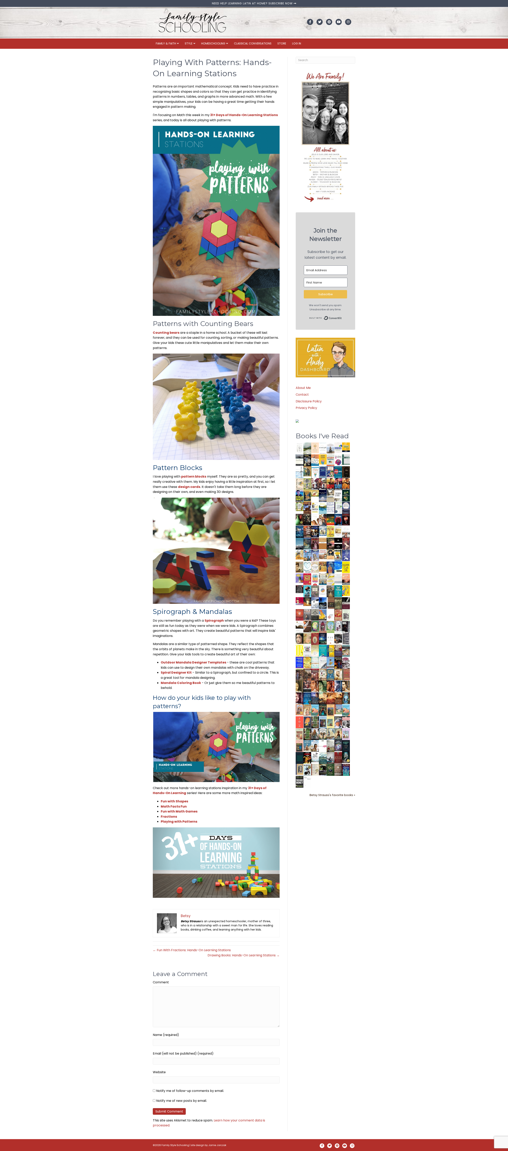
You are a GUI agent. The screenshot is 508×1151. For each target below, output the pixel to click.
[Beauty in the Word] (346, 650)
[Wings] (307, 555)
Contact (302, 394)
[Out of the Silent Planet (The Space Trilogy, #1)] (323, 769)
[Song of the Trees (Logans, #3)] (299, 674)
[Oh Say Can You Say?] (346, 590)
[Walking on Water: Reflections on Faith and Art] (338, 566)
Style (188, 43)
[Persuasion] (346, 543)
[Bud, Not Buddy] (307, 769)
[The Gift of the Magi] (315, 639)
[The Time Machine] (315, 555)
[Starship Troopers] (346, 627)
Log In (296, 43)
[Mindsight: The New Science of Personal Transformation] (323, 448)
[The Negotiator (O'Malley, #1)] (299, 698)
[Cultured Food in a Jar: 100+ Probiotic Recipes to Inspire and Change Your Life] (299, 578)
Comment (161, 982)
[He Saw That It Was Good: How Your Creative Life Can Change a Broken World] (307, 591)
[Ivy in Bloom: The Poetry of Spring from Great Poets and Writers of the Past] (315, 757)
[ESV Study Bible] (330, 638)
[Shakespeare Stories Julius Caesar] (338, 626)
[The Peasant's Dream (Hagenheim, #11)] (315, 734)
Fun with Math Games (179, 811)
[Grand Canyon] (323, 554)
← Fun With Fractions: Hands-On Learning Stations (192, 950)
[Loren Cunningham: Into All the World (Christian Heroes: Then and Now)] (338, 615)
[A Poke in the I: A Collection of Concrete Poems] (299, 601)
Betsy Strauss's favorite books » (332, 795)
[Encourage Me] (307, 543)
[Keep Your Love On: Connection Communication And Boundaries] (346, 519)
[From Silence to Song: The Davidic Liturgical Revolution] (323, 472)
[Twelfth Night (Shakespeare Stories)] (330, 626)
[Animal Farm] (323, 746)
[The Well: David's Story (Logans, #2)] (307, 674)
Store (281, 43)
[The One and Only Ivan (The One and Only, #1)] (346, 757)
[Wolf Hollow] (346, 507)
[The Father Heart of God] (307, 531)
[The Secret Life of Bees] (338, 555)
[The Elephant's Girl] (323, 734)
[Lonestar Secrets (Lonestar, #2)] (330, 698)
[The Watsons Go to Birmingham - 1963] (346, 663)
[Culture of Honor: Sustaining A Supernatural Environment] (315, 531)
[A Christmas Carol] (338, 639)
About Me (303, 388)
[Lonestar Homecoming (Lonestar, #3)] (323, 698)
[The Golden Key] (346, 615)
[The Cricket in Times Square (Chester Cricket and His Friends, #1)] (307, 460)
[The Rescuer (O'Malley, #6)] (315, 686)
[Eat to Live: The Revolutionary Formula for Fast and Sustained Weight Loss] (315, 579)
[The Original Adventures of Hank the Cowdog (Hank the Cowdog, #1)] (307, 508)
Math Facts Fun (174, 806)
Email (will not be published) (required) (183, 1053)
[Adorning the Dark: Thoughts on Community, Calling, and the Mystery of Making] (346, 745)
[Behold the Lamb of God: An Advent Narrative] (323, 638)
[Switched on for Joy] (330, 471)
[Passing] (307, 686)
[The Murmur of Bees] (307, 662)
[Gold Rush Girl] (330, 734)
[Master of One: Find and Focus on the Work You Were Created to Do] (315, 567)
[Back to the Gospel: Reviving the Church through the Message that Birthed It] (323, 507)
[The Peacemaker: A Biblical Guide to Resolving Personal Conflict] (315, 662)
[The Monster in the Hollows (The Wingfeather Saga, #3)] (330, 769)
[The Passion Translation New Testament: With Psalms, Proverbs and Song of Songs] (346, 472)
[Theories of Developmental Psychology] (330, 448)
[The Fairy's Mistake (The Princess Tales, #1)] (346, 734)
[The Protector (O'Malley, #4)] (330, 686)
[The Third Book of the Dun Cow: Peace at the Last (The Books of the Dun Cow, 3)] (315, 603)
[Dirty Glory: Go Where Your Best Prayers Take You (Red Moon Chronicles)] (338, 519)
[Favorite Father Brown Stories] (315, 591)
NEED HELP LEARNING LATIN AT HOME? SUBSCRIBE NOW (253, 3)
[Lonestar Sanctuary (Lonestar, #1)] (338, 698)
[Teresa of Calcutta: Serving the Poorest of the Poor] (338, 722)
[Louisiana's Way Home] (307, 638)
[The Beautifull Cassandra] (338, 543)
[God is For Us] (299, 448)
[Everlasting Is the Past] (315, 614)
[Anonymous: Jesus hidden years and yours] (330, 519)
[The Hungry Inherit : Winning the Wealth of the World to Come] (330, 543)
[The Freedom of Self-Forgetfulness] (338, 770)
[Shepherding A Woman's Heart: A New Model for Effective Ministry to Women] (299, 615)
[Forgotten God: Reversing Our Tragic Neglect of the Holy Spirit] (307, 626)
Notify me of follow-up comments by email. (190, 1090)
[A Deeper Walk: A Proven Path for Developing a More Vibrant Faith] (307, 495)
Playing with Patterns (179, 821)
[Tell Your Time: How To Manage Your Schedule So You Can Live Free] (338, 591)
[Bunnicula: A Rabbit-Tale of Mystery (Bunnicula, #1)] (315, 543)
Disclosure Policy (309, 401)
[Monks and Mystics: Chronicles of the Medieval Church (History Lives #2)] (307, 745)
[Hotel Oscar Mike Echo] (323, 519)
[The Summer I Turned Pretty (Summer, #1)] (315, 519)
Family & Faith (166, 43)
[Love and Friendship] (323, 543)
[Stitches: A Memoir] (330, 554)
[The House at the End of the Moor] (330, 745)
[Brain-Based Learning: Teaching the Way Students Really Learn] (338, 459)
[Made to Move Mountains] (323, 757)
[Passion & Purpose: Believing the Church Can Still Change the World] (338, 472)
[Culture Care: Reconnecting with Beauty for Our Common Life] (346, 638)
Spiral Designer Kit (176, 672)
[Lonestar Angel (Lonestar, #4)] (315, 698)
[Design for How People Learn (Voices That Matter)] (323, 459)
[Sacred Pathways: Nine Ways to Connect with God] (330, 591)
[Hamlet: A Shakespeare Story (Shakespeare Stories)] (323, 626)
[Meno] (307, 781)
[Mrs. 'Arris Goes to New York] (323, 566)
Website (159, 1072)
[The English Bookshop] (323, 579)
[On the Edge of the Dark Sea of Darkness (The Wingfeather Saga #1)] (338, 734)
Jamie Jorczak (217, 1145)
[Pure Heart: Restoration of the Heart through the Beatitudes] (307, 567)
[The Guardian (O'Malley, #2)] (346, 686)
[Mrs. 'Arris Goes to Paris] (330, 567)
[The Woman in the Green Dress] (315, 722)
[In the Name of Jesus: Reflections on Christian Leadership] (315, 650)
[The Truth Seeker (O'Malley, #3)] (338, 686)
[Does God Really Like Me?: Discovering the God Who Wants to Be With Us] (323, 496)
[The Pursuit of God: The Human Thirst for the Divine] (346, 770)
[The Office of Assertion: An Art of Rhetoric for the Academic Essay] (338, 650)
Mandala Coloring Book (181, 683)
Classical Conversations (252, 43)
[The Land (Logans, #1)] (315, 674)
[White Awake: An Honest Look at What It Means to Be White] (323, 662)
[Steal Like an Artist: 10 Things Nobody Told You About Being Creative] (299, 589)
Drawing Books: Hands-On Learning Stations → (244, 955)
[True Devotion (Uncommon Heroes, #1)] (323, 484)
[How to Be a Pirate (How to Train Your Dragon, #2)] (330, 674)
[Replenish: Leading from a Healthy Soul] (299, 472)
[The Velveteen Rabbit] (330, 531)
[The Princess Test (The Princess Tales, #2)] (299, 746)
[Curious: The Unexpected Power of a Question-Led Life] (299, 650)
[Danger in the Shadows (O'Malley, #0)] (299, 686)
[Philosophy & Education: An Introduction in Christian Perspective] (346, 459)
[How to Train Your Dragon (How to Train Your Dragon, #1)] (346, 674)
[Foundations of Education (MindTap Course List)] (307, 471)
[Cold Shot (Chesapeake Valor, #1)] (299, 496)
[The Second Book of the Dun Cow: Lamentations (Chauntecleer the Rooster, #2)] (323, 603)
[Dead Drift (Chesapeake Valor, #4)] (330, 484)
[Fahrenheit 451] (307, 757)
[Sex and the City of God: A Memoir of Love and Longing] (346, 531)
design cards (189, 487)
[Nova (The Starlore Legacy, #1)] (299, 531)
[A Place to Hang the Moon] (307, 484)
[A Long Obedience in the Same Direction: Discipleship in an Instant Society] (299, 626)
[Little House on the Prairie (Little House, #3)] (299, 709)
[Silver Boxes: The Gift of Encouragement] (346, 555)
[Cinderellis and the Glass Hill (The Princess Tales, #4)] (330, 722)
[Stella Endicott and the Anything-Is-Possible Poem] (315, 710)
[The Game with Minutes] (307, 519)
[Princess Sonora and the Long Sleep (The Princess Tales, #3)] (299, 735)
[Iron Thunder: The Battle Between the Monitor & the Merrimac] (299, 566)
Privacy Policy (306, 408)
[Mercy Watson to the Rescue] (338, 709)
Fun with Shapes (174, 801)
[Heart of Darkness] (299, 757)
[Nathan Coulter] (330, 603)
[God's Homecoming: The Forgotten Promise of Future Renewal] (307, 448)
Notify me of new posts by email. (181, 1100)
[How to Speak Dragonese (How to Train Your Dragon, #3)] (323, 674)
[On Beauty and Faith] (323, 589)
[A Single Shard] (299, 519)
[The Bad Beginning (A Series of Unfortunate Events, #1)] (299, 769)
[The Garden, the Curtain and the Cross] (299, 506)
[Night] (299, 460)
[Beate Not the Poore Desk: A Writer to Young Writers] (346, 603)
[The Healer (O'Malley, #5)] (323, 686)
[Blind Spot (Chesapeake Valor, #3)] (338, 484)
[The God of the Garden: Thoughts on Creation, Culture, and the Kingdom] (338, 603)
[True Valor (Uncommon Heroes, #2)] (315, 484)
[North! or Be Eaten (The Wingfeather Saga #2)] (323, 710)
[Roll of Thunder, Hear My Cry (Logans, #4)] (338, 663)
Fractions (169, 816)
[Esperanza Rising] (330, 662)
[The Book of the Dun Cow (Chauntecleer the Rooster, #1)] (323, 615)
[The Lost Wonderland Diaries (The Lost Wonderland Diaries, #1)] (338, 745)
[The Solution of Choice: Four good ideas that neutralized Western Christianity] (338, 495)
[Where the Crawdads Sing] (346, 579)
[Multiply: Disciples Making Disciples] (330, 614)
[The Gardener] (299, 554)
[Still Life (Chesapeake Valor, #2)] (346, 484)
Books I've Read (322, 436)
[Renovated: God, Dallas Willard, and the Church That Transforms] (346, 495)
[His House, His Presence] (330, 507)
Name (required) (166, 1035)
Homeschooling (213, 43)
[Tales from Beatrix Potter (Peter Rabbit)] (338, 531)
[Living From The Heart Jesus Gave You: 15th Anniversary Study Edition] (338, 507)
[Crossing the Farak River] (307, 722)
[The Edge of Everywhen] (346, 698)
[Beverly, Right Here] (299, 638)
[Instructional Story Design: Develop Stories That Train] (330, 460)
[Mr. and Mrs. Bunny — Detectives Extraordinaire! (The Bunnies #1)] (323, 530)
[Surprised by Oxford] (299, 543)
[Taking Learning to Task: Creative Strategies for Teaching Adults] (330, 650)
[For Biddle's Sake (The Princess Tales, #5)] (323, 722)
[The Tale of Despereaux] (315, 769)
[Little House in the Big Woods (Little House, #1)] (307, 710)
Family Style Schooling (176, 1145)
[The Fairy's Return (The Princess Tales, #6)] (330, 711)
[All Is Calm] (307, 698)
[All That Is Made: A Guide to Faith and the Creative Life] (338, 578)
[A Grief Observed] (315, 460)
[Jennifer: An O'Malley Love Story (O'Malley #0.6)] (338, 674)
